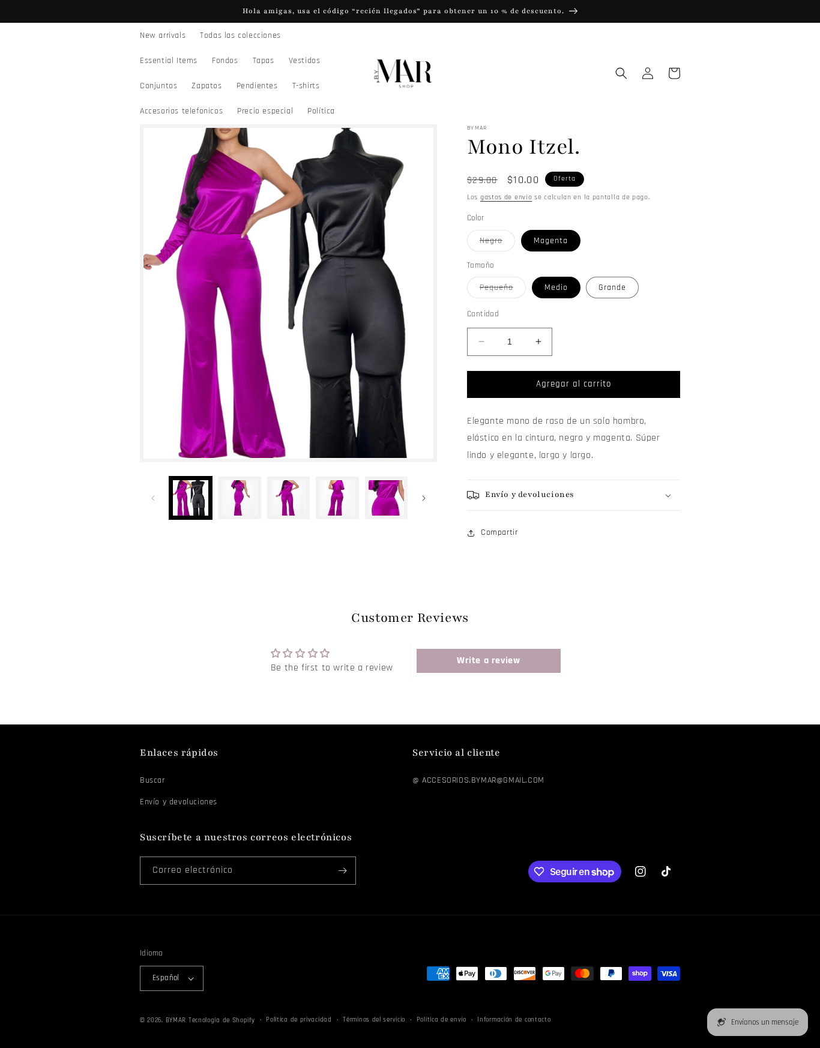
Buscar (152, 780)
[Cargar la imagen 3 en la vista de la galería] (288, 498)
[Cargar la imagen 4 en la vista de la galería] (337, 498)
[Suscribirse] (342, 871)
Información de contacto (513, 1020)
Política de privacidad (298, 1020)
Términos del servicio (374, 1020)
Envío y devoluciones (178, 802)
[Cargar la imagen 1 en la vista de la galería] (190, 498)
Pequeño (503, 290)
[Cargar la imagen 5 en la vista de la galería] (386, 498)
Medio (556, 287)
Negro (497, 243)
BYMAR (176, 1020)
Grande (612, 287)
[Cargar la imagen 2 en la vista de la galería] (239, 498)
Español (165, 978)
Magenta (551, 240)
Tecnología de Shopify (221, 1020)
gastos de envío (506, 197)
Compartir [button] (499, 532)
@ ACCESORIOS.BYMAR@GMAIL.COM (478, 780)
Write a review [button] (488, 660)
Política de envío (441, 1020)
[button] (621, 73)
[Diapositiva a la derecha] (424, 498)
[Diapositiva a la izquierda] (153, 498)
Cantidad (483, 314)
